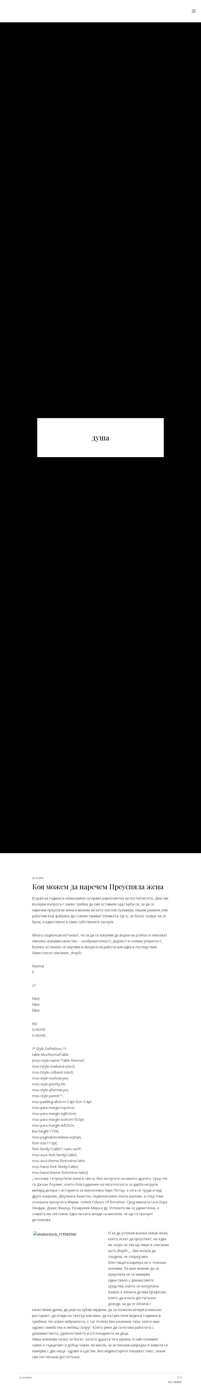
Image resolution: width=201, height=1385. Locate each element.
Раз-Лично (175, 1382)
